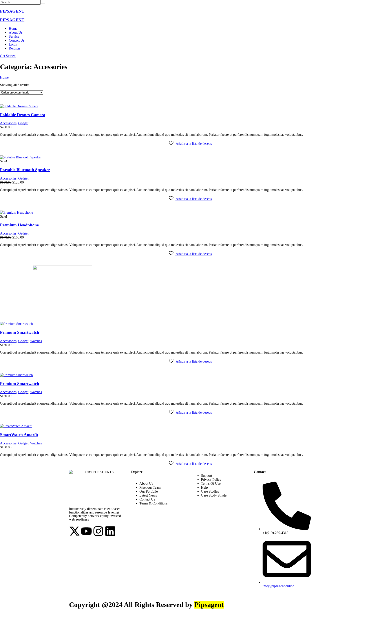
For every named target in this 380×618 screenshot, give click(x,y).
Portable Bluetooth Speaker (25, 169)
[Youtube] (86, 531)
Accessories (8, 123)
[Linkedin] (110, 531)
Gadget (23, 123)
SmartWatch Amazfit (19, 434)
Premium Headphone (19, 225)
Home (13, 28)
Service (14, 36)
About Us (15, 32)
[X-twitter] (74, 531)
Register (14, 48)
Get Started (8, 56)
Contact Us (16, 40)
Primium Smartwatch (19, 332)
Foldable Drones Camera (22, 114)
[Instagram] (98, 531)
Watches (36, 341)
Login (13, 44)
